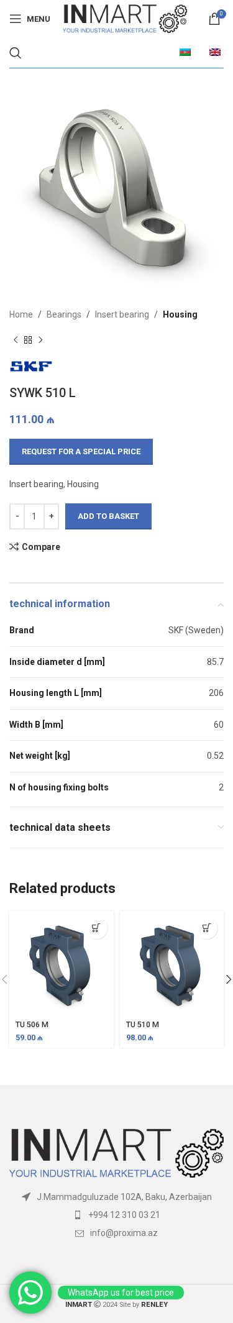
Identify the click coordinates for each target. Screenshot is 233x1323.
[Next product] (40, 340)
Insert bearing (122, 314)
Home (21, 314)
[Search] (15, 52)
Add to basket (108, 516)
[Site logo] (125, 18)
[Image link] (116, 1152)
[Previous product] (15, 340)
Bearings (64, 314)
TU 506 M (32, 1024)
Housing (180, 314)
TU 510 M (142, 1024)
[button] (96, 928)
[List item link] (116, 1215)
